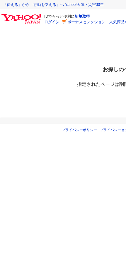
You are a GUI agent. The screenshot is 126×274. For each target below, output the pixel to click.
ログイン (51, 22)
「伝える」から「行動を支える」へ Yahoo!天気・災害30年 (53, 4)
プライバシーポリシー (79, 130)
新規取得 (82, 16)
